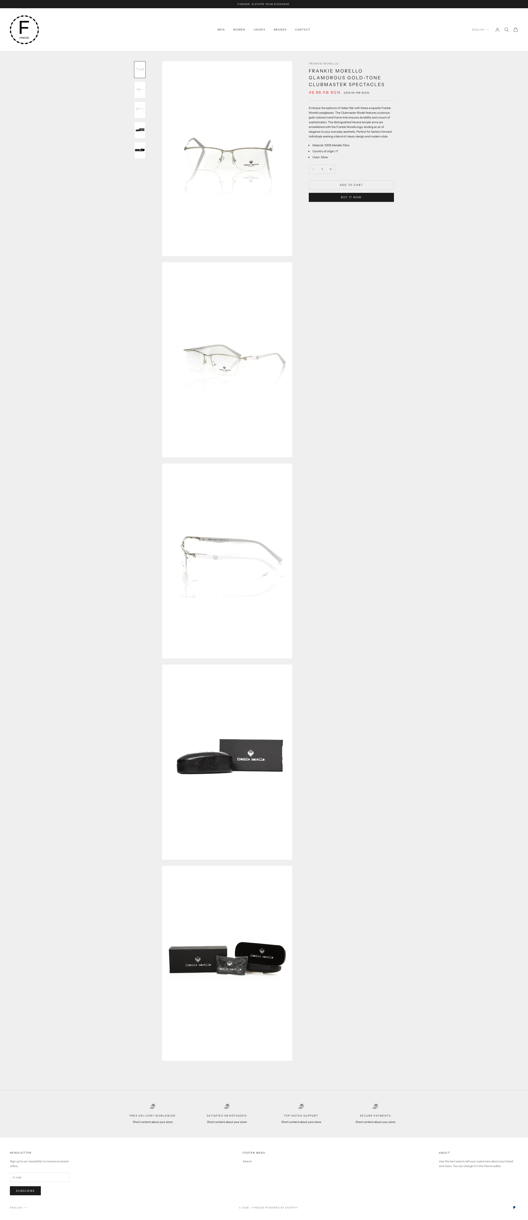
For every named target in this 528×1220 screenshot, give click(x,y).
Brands (280, 29)
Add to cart (351, 184)
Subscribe (25, 1190)
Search (247, 1161)
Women (239, 29)
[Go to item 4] (140, 130)
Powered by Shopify (281, 1207)
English (478, 29)
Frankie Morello (323, 63)
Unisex (260, 29)
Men (221, 29)
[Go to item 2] (140, 89)
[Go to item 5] (140, 150)
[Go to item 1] (140, 69)
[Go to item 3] (140, 110)
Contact (302, 29)
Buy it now (351, 197)
